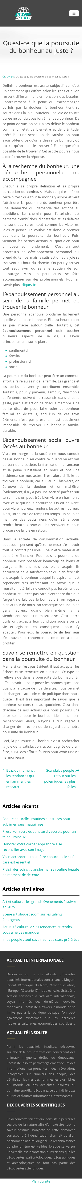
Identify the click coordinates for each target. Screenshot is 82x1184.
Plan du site (41, 1181)
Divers (10, 76)
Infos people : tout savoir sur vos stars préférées (41, 939)
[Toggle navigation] (74, 13)
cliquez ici (29, 284)
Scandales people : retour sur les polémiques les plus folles (60, 778)
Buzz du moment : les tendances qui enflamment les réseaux (20, 778)
